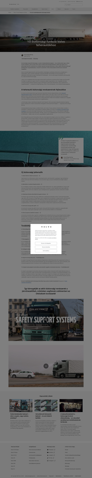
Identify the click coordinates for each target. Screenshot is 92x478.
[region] (46, 239)
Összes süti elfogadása (46, 243)
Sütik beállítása (46, 250)
